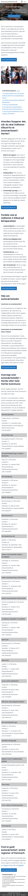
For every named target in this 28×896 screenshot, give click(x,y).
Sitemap (18, 894)
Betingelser (23, 894)
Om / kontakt (9, 894)
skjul (18, 91)
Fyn (11, 865)
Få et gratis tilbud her (14, 16)
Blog (14, 894)
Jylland (6, 865)
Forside (3, 894)
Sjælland (21, 865)
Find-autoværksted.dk (9, 2)
